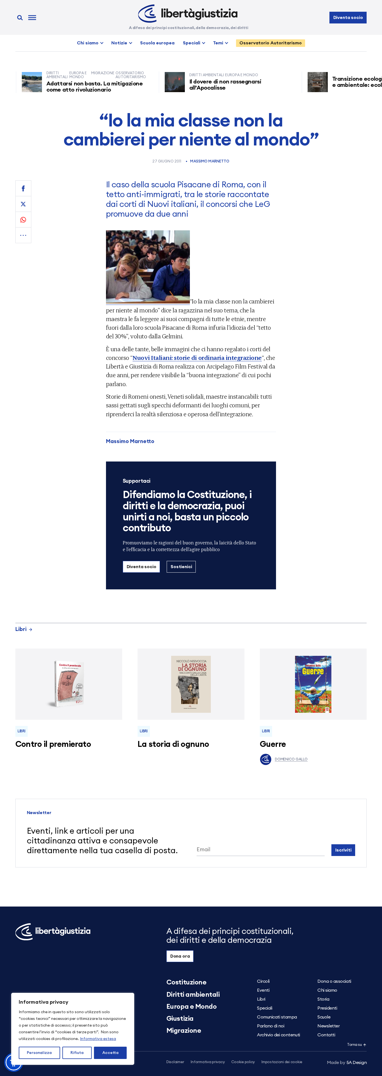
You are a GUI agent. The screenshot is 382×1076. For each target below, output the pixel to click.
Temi (218, 43)
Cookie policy (243, 1062)
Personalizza (39, 1053)
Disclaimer (175, 1062)
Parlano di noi (270, 1026)
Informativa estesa (98, 1039)
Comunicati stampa (277, 1017)
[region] (72, 1029)
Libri (21, 629)
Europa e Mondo (191, 1006)
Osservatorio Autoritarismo (270, 43)
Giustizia (180, 1018)
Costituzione (186, 982)
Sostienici (181, 567)
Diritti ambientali (193, 994)
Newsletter (328, 1026)
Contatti (326, 1035)
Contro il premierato (53, 744)
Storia (323, 999)
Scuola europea (157, 43)
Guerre (273, 744)
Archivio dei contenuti (278, 1035)
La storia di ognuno (173, 744)
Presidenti (327, 1008)
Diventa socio (348, 17)
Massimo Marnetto (209, 161)
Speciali (191, 43)
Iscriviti (343, 850)
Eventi (263, 990)
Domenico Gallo (291, 759)
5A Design (347, 1062)
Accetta (110, 1053)
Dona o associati (334, 981)
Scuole (323, 1017)
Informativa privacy (208, 1062)
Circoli (263, 981)
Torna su (354, 1045)
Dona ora (180, 956)
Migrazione (183, 1030)
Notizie (119, 43)
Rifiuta (77, 1053)
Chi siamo (87, 43)
